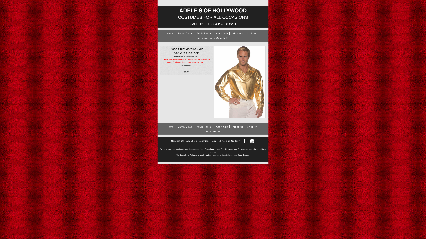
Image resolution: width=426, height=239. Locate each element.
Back (186, 71)
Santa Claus (185, 33)
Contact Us (177, 140)
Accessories (204, 38)
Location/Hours (208, 140)
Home (170, 33)
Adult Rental (204, 33)
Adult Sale (222, 33)
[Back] (239, 82)
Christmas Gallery (229, 140)
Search (221, 38)
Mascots (238, 33)
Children (252, 33)
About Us (191, 140)
